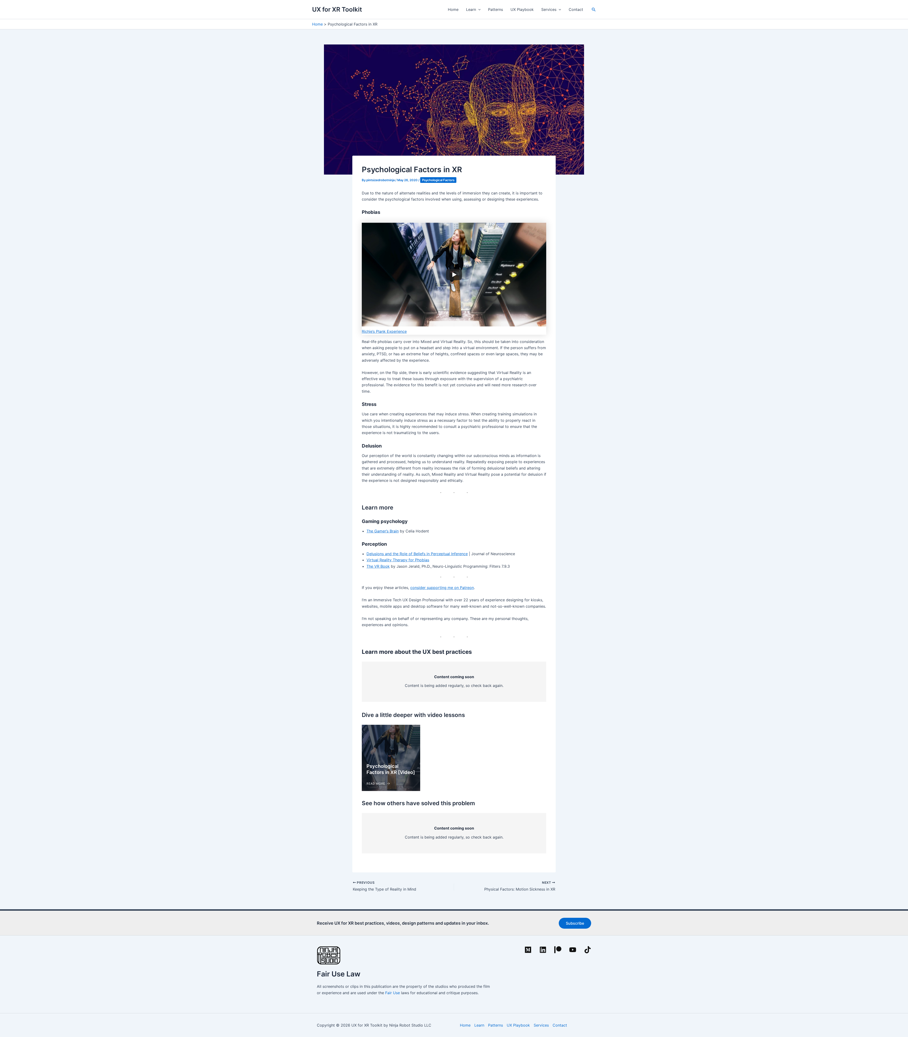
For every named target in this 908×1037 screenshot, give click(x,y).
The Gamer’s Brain (383, 531)
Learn (471, 9)
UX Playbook (522, 9)
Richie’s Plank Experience (384, 331)
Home (453, 9)
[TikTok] (587, 949)
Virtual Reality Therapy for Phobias (398, 560)
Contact (576, 9)
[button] (478, 9)
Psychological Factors (438, 180)
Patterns (495, 9)
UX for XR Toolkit (337, 9)
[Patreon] (557, 949)
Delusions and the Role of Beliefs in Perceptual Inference (417, 553)
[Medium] (528, 949)
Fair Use (392, 992)
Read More (376, 783)
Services (548, 9)
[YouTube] (572, 949)
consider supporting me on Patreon (442, 587)
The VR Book (378, 566)
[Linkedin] (542, 949)
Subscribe (575, 923)
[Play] (454, 274)
